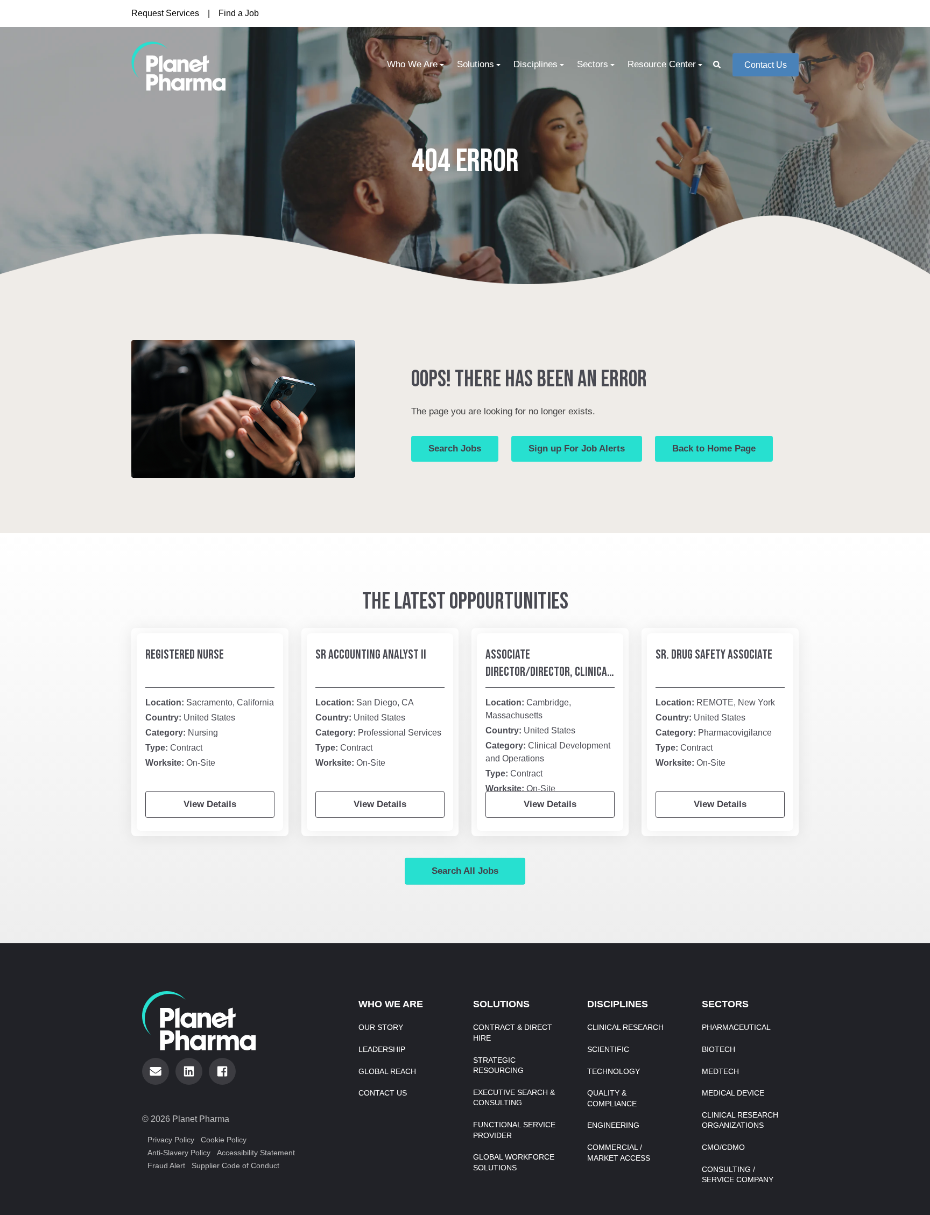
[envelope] (155, 1071)
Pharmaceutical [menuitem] (736, 1027)
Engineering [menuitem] (613, 1125)
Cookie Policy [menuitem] (223, 1139)
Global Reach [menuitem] (387, 1071)
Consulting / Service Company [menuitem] (737, 1174)
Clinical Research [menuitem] (625, 1027)
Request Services (165, 13)
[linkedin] (188, 1071)
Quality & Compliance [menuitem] (612, 1098)
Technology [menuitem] (613, 1071)
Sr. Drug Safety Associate (714, 654)
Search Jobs (454, 448)
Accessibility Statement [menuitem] (256, 1152)
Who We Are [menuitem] (412, 64)
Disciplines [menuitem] (535, 64)
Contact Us (765, 64)
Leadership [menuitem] (381, 1049)
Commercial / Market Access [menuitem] (618, 1152)
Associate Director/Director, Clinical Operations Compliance (548, 672)
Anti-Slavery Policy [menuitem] (178, 1152)
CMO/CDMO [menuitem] (723, 1147)
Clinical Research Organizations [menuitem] (740, 1120)
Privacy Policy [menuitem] (170, 1139)
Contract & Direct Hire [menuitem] (512, 1032)
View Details (210, 804)
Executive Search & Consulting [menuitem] (514, 1097)
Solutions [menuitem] (475, 64)
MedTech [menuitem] (720, 1071)
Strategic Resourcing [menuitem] (498, 1065)
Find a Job (239, 13)
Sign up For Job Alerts (577, 448)
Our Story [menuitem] (380, 1027)
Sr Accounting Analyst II (370, 654)
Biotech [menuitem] (718, 1049)
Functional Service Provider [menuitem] (514, 1130)
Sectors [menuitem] (592, 64)
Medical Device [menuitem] (733, 1093)
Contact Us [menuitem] (382, 1093)
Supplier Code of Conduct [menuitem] (235, 1165)
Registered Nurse (184, 654)
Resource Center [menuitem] (662, 64)
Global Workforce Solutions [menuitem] (513, 1162)
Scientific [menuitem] (608, 1049)
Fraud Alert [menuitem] (166, 1165)
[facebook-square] (222, 1071)
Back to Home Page (714, 448)
